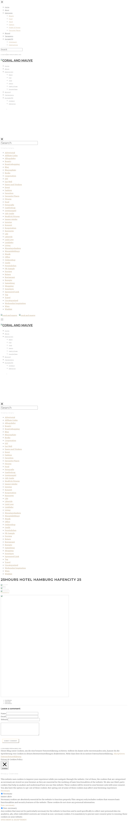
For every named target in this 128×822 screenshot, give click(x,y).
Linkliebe (9, 242)
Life (6, 234)
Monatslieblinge (12, 251)
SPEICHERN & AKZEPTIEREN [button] (13, 820)
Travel (11, 22)
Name (3, 713)
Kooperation (10, 228)
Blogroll (7, 33)
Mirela (3, 586)
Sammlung (10, 283)
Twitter (8, 701)
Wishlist (8, 309)
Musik (7, 254)
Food (10, 19)
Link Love (9, 239)
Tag (6, 295)
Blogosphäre (10, 170)
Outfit (7, 263)
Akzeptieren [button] (119, 754)
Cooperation (10, 176)
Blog (7, 167)
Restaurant (10, 277)
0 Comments (5, 592)
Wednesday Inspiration (15, 303)
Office (7, 257)
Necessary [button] (5, 791)
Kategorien (9, 13)
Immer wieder (11, 219)
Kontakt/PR (9, 39)
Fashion (11, 25)
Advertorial (10, 153)
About (7, 10)
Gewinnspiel (10, 210)
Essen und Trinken (13, 184)
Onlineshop (10, 260)
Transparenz (9, 36)
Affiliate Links (11, 155)
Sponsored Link (12, 292)
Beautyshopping (12, 164)
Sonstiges (9, 289)
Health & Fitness (14, 27)
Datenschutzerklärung (11, 756)
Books (7, 173)
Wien (7, 306)
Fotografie (9, 205)
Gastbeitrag (10, 208)
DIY (6, 179)
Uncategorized (11, 300)
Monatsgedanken (13, 248)
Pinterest (8, 703)
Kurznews (9, 231)
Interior (8, 222)
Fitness (8, 199)
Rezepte (8, 280)
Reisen (8, 274)
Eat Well (8, 182)
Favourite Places (14, 30)
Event (7, 187)
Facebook (8, 700)
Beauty (11, 16)
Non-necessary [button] (7, 805)
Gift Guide (9, 213)
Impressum (13, 42)
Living (8, 245)
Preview (8, 271)
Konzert (8, 225)
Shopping (9, 286)
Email (3, 716)
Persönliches (10, 266)
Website (4, 719)
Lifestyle (8, 237)
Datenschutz (13, 45)
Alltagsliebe (10, 158)
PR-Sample (10, 268)
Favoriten (9, 193)
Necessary (7, 794)
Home (7, 7)
